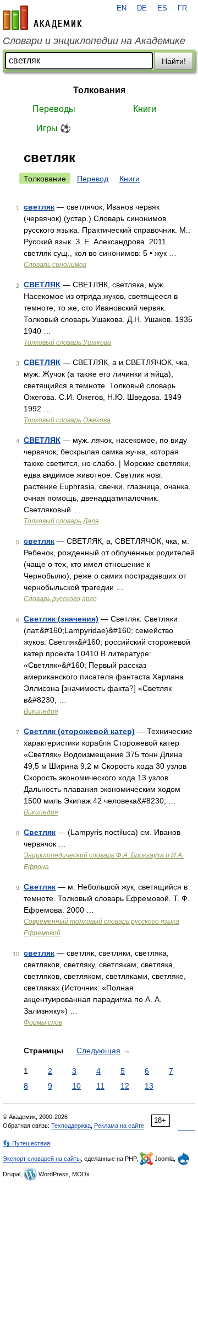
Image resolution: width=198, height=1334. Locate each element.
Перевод (92, 178)
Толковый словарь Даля (61, 521)
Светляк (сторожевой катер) (79, 731)
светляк (39, 206)
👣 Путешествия (26, 1143)
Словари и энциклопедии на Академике (94, 40)
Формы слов (43, 1022)
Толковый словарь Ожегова (67, 420)
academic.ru (42, 18)
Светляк (40, 832)
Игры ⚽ (53, 128)
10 (76, 1085)
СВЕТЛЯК (42, 284)
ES (162, 8)
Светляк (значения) (61, 618)
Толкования (99, 90)
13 (149, 1085)
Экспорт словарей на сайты (42, 1158)
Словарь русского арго (60, 599)
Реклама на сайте (119, 1125)
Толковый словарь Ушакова (67, 342)
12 (124, 1085)
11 (100, 1085)
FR (182, 8)
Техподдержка (71, 1125)
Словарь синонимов (55, 265)
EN (122, 8)
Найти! (174, 61)
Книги (144, 109)
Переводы (53, 109)
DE (142, 8)
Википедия (41, 711)
